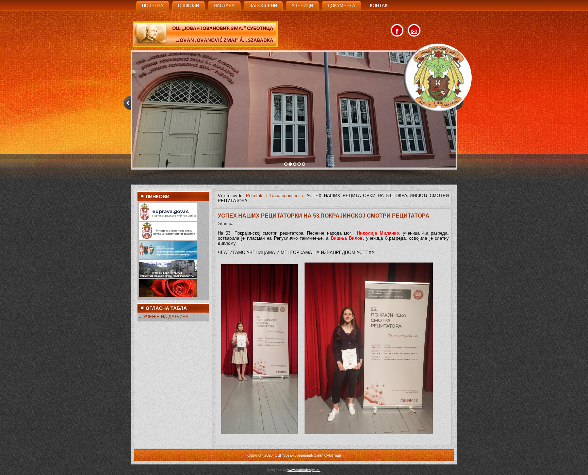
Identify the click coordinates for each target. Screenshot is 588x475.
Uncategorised (284, 195)
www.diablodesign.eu (304, 470)
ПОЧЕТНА (152, 5)
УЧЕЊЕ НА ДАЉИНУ (165, 316)
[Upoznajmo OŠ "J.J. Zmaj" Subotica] (168, 276)
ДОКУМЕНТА (341, 5)
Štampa (225, 223)
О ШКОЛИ (188, 5)
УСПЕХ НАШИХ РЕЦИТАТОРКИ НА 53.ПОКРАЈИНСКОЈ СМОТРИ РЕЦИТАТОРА (323, 216)
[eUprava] (168, 219)
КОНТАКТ (380, 5)
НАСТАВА (224, 5)
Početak (254, 195)
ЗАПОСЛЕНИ (263, 5)
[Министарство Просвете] (168, 238)
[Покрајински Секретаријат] (168, 257)
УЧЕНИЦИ (302, 5)
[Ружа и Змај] (168, 295)
